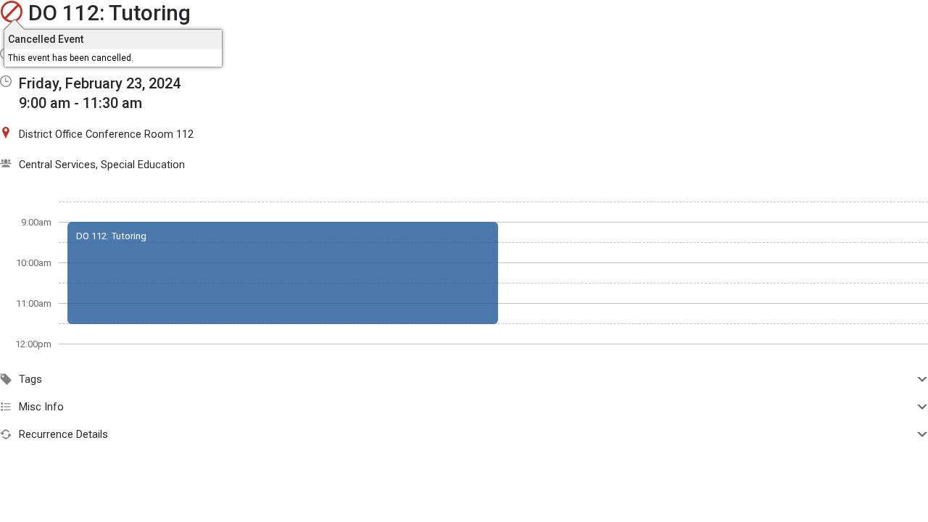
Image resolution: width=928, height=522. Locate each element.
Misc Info (41, 406)
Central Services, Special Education (102, 164)
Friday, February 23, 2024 (100, 83)
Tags (30, 379)
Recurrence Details (63, 434)
